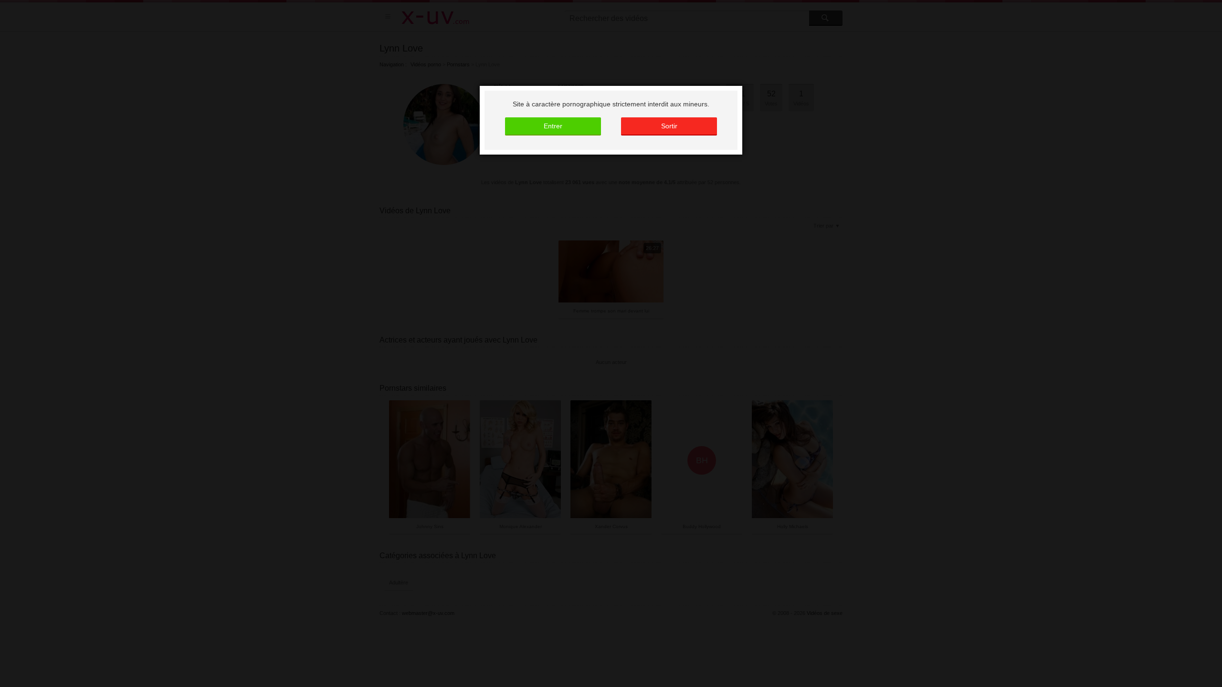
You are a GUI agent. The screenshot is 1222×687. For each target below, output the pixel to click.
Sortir (669, 126)
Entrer (553, 126)
